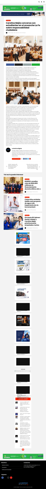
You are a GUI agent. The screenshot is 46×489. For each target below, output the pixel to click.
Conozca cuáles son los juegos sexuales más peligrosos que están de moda (24, 403)
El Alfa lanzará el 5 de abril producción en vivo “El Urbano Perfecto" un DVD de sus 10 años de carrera (25, 437)
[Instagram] (5, 477)
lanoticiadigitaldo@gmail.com (29, 466)
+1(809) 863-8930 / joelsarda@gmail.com (32, 465)
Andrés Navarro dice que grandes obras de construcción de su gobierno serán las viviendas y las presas (25, 409)
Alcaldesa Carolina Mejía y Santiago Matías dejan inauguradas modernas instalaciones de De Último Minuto (25, 419)
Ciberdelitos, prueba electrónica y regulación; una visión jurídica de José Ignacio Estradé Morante (25, 424)
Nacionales (8, 20)
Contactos (4, 467)
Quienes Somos (5, 465)
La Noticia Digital (10, 32)
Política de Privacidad (6, 469)
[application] (23, 252)
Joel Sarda (28, 209)
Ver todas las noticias (16, 158)
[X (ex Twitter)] (8, 477)
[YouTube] (11, 477)
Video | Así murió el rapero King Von (25, 414)
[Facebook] (2, 477)
